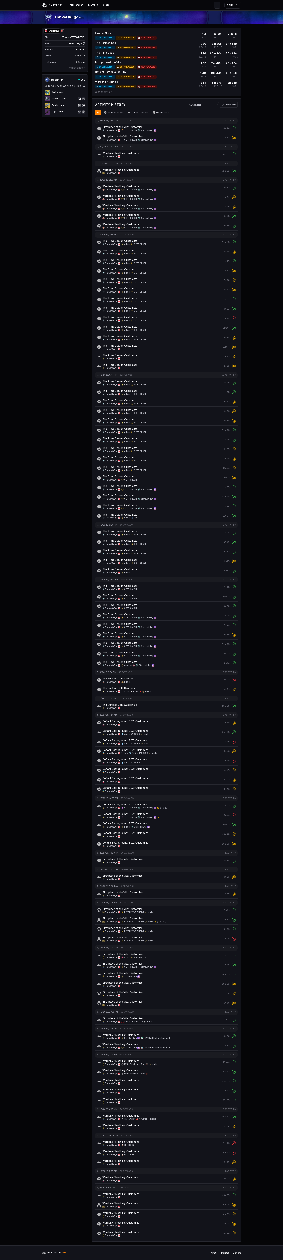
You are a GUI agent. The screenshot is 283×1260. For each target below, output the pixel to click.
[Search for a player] (217, 5)
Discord (237, 1252)
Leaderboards (76, 5)
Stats (106, 5)
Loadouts (93, 5)
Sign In (230, 5)
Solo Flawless (106, 38)
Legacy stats (102, 92)
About (214, 1252)
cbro (64, 1252)
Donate (225, 1252)
